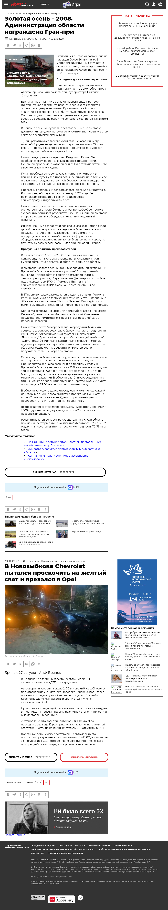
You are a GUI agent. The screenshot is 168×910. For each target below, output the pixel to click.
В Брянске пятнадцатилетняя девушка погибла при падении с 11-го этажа (137, 38)
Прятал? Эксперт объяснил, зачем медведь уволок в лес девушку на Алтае (142, 657)
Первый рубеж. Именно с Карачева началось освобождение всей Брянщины (137, 51)
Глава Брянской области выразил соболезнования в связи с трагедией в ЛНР (137, 64)
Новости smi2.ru (15, 835)
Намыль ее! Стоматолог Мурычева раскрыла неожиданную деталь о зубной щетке (142, 667)
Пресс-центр (65, 846)
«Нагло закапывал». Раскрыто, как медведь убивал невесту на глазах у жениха (143, 689)
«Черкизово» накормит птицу (86, 531)
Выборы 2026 (37, 853)
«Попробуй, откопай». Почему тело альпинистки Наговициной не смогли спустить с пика (143, 635)
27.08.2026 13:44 (13, 561)
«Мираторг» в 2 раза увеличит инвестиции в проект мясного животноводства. (34, 534)
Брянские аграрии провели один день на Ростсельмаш (36, 543)
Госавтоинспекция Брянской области (24, 656)
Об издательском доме (43, 846)
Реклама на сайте (123, 846)
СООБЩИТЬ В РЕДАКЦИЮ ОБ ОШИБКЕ (65, 853)
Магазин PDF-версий (99, 846)
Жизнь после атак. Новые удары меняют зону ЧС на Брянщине (137, 24)
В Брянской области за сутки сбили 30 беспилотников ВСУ (137, 77)
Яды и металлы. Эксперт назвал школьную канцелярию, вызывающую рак (141, 678)
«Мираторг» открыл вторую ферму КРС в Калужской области (88, 522)
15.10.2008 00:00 (13, 13)
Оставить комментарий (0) (84, 757)
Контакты (80, 846)
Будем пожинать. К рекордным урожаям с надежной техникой (35, 522)
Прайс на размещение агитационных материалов (124, 849)
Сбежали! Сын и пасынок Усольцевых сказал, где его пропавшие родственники (144, 646)
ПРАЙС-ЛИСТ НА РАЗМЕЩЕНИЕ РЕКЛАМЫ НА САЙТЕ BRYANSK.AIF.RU (62, 849)
